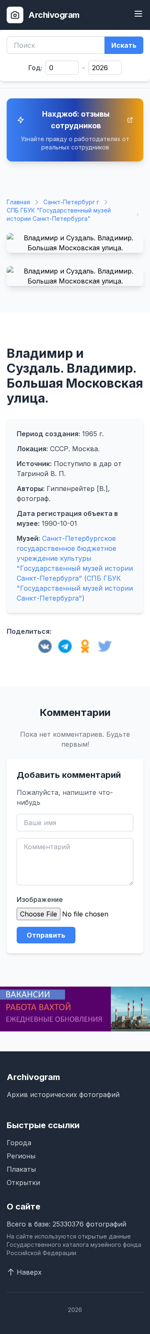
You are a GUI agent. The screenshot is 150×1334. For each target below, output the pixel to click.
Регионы (21, 1156)
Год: (35, 68)
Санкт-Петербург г (71, 201)
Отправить (46, 935)
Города (19, 1143)
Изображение (40, 899)
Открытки (23, 1182)
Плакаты (21, 1169)
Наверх (29, 1272)
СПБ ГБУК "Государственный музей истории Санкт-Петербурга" (59, 214)
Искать (124, 45)
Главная (18, 201)
